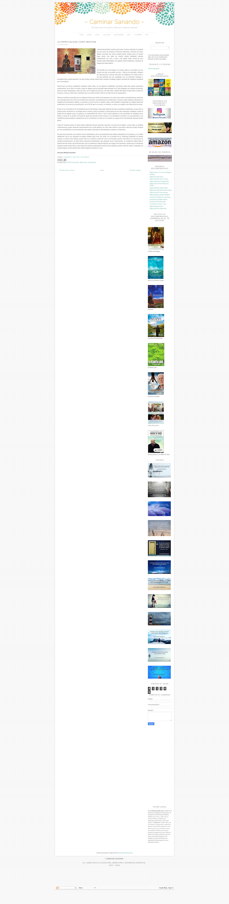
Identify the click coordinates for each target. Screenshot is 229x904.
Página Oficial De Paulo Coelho (159, 188)
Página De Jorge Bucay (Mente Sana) (161, 190)
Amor (129, 34)
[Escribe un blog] (60, 160)
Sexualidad (138, 34)
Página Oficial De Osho (156, 206)
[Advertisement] (114, 881)
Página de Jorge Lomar (156, 176)
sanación (92, 162)
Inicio (81, 34)
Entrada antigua (135, 170)
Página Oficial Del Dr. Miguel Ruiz (159, 181)
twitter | (77, 157)
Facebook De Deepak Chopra (158, 199)
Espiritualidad (118, 34)
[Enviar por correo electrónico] (58, 160)
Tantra (97, 34)
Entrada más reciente (67, 170)
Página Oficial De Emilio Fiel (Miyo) (160, 194)
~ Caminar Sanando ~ (114, 21)
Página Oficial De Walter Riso (158, 208)
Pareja (89, 34)
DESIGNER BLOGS (126, 853)
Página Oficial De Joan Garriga (159, 192)
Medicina (83, 162)
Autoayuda (106, 34)
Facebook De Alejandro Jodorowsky (160, 197)
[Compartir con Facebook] (65, 160)
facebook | (68, 157)
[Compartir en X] (63, 160)
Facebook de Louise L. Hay (158, 204)
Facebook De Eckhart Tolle (157, 201)
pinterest (85, 157)
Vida (146, 34)
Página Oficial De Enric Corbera (159, 179)
